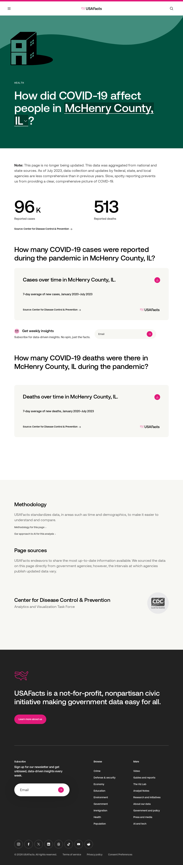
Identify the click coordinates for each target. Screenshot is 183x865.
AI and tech (139, 823)
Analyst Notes (141, 790)
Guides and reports (144, 777)
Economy (99, 784)
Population (100, 823)
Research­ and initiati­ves (146, 797)
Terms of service (72, 854)
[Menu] (9, 10)
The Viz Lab (139, 784)
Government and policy (146, 810)
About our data (142, 804)
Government (101, 804)
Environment (101, 797)
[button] (84, 114)
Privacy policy (94, 854)
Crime (97, 771)
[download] (157, 280)
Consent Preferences (120, 854)
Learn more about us (30, 719)
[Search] (171, 8)
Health (19, 82)
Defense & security (104, 777)
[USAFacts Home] (91, 8)
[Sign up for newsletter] (149, 334)
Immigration (100, 810)
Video (136, 771)
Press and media (142, 817)
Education (99, 790)
